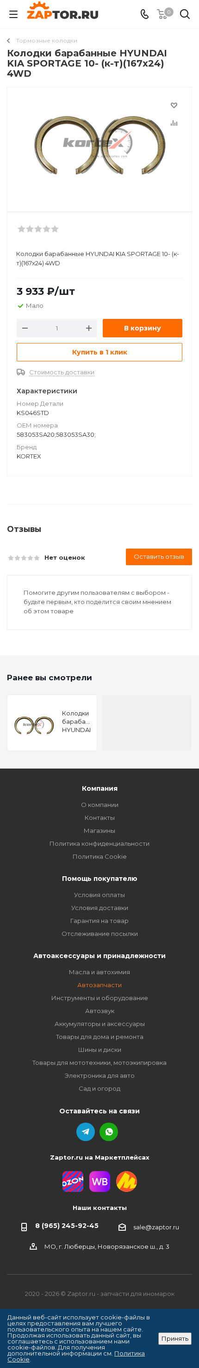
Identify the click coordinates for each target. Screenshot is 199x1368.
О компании (99, 804)
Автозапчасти (99, 985)
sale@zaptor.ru (156, 1227)
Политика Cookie (100, 856)
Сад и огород (99, 1088)
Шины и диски (99, 1049)
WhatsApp (109, 1132)
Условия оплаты (99, 894)
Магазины (99, 830)
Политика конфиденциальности (99, 843)
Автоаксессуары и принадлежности (99, 955)
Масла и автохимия (99, 972)
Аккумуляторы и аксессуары (100, 1023)
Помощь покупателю (99, 878)
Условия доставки (99, 907)
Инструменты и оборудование (99, 998)
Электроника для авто (100, 1075)
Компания (100, 788)
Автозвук (99, 1010)
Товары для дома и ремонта (99, 1036)
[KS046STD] (99, 145)
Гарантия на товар (99, 920)
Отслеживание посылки (100, 933)
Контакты (100, 817)
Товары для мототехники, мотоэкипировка (99, 1062)
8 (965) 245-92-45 (67, 1225)
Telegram (85, 1132)
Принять (175, 1338)
